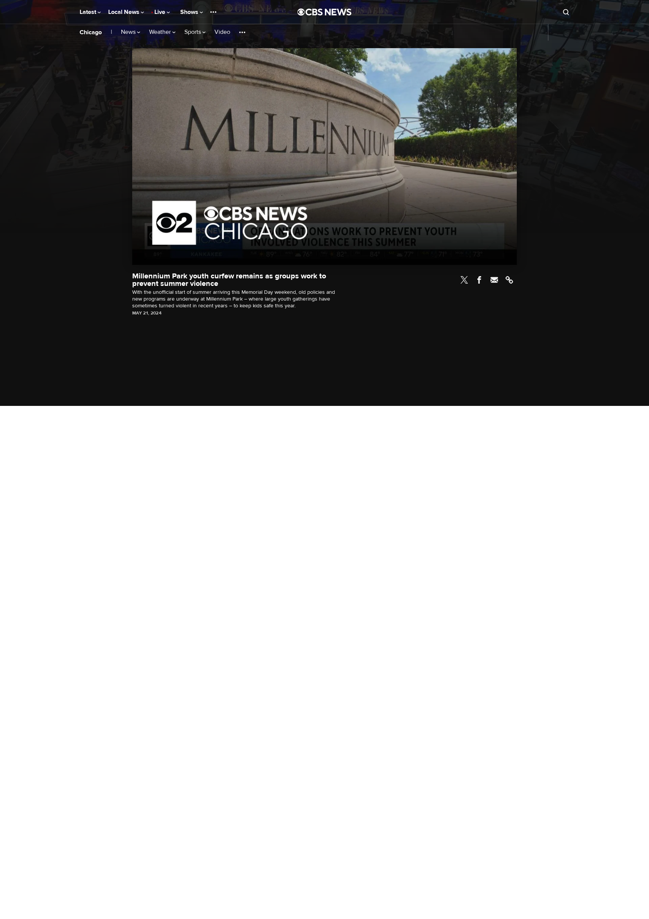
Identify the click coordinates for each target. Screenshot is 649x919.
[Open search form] (566, 12)
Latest (89, 12)
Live (160, 12)
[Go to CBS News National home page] (324, 12)
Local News (124, 12)
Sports (193, 32)
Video (222, 32)
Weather (160, 32)
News (129, 32)
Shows (190, 12)
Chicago (91, 32)
